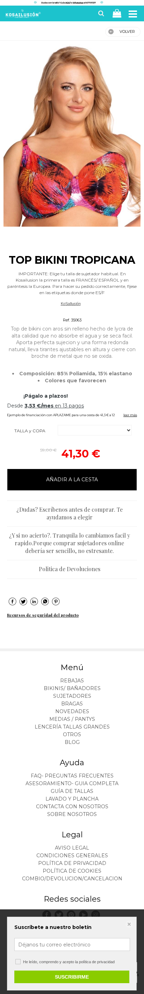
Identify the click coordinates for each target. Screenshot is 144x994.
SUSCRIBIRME (72, 977)
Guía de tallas (72, 791)
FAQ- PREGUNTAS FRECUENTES (72, 776)
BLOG (72, 742)
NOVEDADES (72, 711)
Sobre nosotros (72, 814)
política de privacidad (97, 962)
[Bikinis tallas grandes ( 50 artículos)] (72, 135)
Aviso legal (72, 848)
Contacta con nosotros (72, 806)
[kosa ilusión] (22, 15)
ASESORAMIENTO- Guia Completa (72, 783)
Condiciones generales (72, 855)
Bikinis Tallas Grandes (70, 312)
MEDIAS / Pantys (72, 719)
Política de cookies (72, 871)
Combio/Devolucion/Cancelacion (72, 878)
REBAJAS (72, 680)
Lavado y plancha (72, 799)
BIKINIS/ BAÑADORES (72, 688)
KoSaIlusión (71, 303)
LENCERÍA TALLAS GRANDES (72, 727)
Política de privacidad (72, 863)
